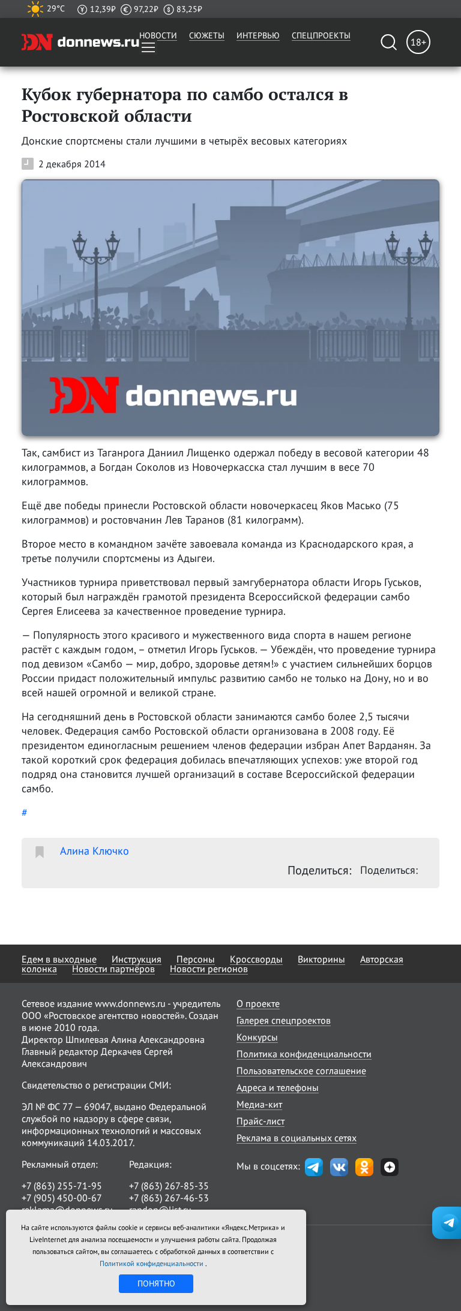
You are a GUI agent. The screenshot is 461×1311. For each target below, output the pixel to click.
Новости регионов (209, 969)
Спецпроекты (321, 35)
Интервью (258, 35)
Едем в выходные (59, 959)
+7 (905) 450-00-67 (62, 1198)
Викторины (321, 959)
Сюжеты (206, 35)
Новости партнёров (113, 969)
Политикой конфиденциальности (152, 1263)
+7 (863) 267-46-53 (169, 1198)
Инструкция (136, 959)
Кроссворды (256, 959)
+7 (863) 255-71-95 (62, 1186)
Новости (158, 35)
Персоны (195, 959)
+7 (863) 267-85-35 (169, 1186)
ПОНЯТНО (156, 1283)
